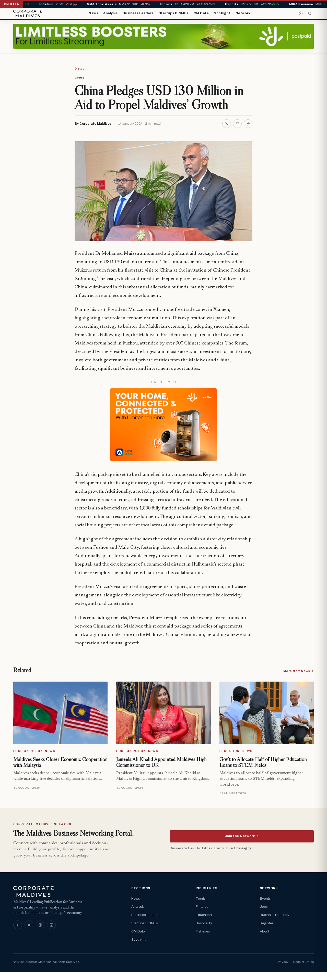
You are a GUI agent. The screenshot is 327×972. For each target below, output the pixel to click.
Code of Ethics (303, 961)
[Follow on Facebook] (17, 924)
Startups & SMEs (174, 13)
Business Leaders (138, 13)
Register (266, 923)
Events (265, 898)
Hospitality (204, 923)
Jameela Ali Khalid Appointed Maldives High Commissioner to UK (161, 762)
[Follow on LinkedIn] (51, 924)
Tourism (202, 898)
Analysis (110, 13)
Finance (202, 907)
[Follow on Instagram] (40, 924)
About (264, 931)
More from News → (298, 671)
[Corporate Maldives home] (27, 13)
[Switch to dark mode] (301, 13)
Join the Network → (242, 836)
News (93, 13)
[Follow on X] (29, 924)
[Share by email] (237, 123)
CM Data (201, 13)
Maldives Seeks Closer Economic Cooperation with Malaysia (60, 762)
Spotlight (222, 13)
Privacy (283, 961)
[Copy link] (248, 123)
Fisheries (203, 931)
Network (243, 13)
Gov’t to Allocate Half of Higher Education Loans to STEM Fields (263, 762)
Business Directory (274, 915)
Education (204, 915)
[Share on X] (226, 123)
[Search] (310, 13)
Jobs (264, 907)
